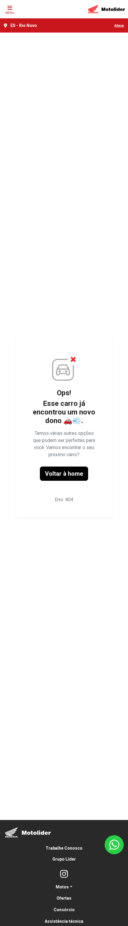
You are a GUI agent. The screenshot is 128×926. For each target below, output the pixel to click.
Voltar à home (64, 473)
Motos (62, 887)
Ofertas (64, 898)
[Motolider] (107, 9)
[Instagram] (64, 874)
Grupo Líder (64, 859)
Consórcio (64, 909)
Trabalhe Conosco (64, 848)
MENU (9, 13)
